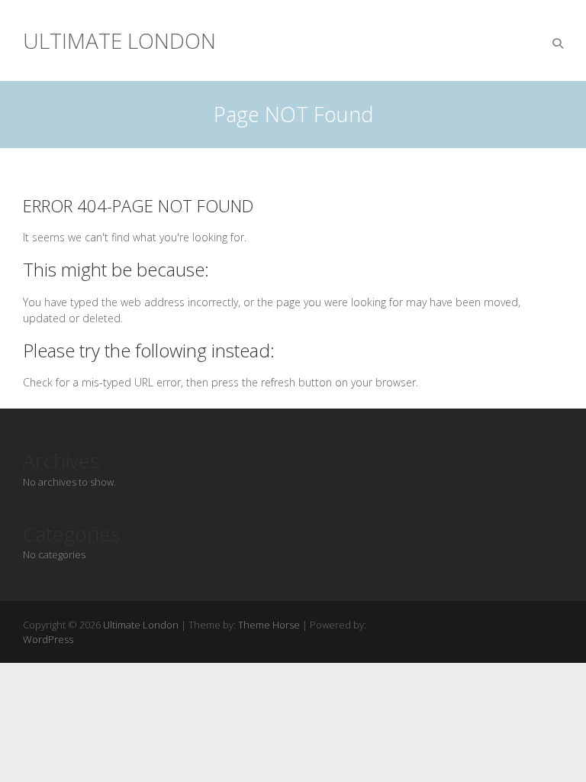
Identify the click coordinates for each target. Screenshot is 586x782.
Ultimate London (119, 40)
